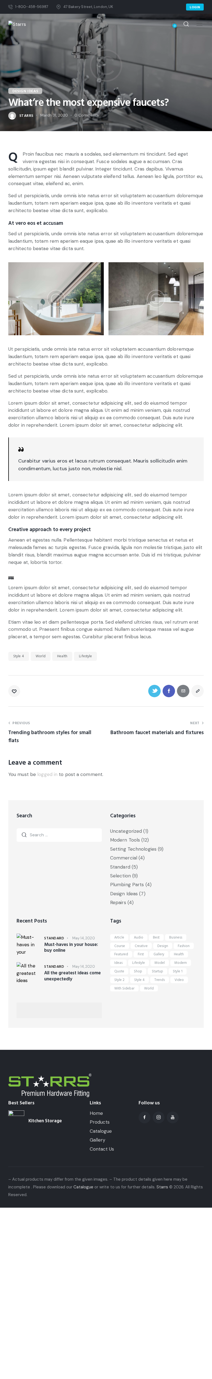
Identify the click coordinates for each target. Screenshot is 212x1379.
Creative (141, 945)
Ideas (118, 962)
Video (179, 979)
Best (156, 937)
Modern (180, 962)
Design (162, 945)
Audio (138, 937)
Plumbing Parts (127, 885)
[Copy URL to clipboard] (197, 691)
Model (160, 962)
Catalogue (83, 1187)
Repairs (118, 902)
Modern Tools (125, 840)
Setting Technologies (133, 849)
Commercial (123, 858)
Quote (119, 971)
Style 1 (177, 971)
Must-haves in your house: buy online (71, 948)
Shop (138, 971)
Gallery (158, 954)
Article (119, 937)
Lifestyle (85, 656)
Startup (157, 971)
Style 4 (18, 656)
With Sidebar (124, 988)
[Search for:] (59, 835)
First (141, 954)
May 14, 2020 (83, 938)
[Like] (14, 691)
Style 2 (119, 979)
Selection (120, 876)
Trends (159, 979)
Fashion (184, 945)
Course (119, 945)
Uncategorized (126, 831)
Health (62, 656)
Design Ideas (25, 91)
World (41, 656)
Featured (121, 954)
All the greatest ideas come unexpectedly (72, 976)
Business (175, 937)
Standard (120, 867)
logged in (47, 774)
